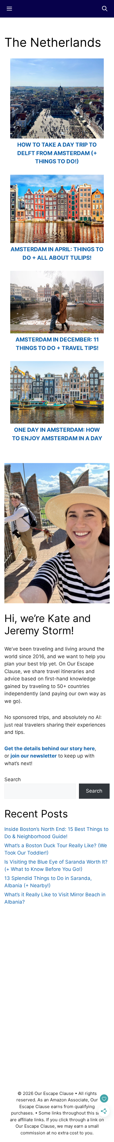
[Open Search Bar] (105, 9)
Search (12, 779)
